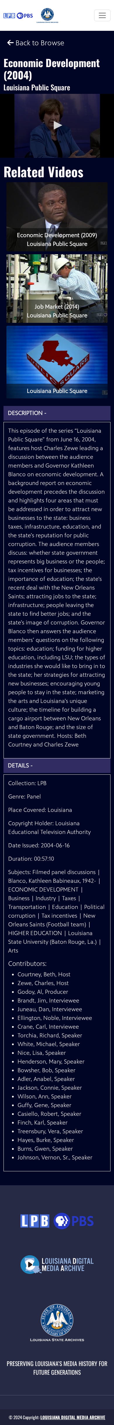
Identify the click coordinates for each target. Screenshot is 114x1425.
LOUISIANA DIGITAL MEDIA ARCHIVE (72, 1417)
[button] (57, 125)
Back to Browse (39, 43)
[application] (57, 125)
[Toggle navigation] (102, 15)
